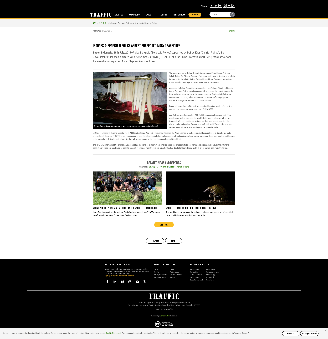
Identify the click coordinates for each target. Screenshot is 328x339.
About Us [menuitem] (119, 15)
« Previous (155, 241)
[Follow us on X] (233, 6)
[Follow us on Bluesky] (220, 6)
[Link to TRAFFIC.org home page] (99, 14)
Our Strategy (210, 275)
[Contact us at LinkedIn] (216, 6)
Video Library (194, 277)
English (232, 31)
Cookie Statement (176, 275)
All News (164, 224)
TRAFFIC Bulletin (196, 275)
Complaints (210, 280)
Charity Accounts (160, 277)
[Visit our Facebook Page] (212, 6)
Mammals (164, 167)
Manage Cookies (309, 333)
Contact (156, 269)
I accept (290, 333)
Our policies (194, 272)
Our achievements (212, 272)
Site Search (210, 277)
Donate (195, 15)
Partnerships (174, 272)
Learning (162, 15)
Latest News (210, 269)
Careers (172, 269)
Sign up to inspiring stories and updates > (119, 276)
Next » (173, 241)
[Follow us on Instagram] (225, 6)
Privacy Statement (160, 275)
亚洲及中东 (154, 167)
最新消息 (102, 23)
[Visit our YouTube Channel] (229, 6)
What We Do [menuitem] (134, 15)
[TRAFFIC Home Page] (94, 23)
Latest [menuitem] (149, 15)
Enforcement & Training (179, 167)
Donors (172, 277)
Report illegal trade (197, 280)
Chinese (204, 6)
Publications (179, 15)
